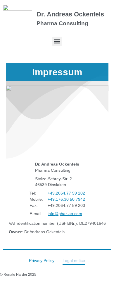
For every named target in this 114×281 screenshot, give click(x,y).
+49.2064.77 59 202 (66, 193)
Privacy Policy (41, 260)
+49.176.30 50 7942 (66, 199)
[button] (57, 41)
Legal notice (74, 260)
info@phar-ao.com (64, 214)
